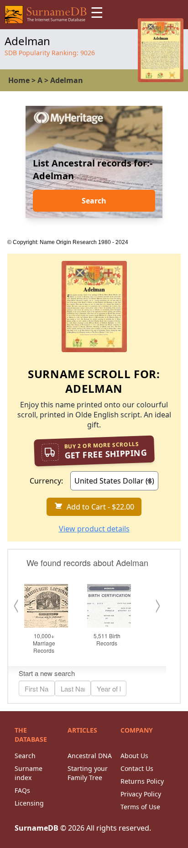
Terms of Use (140, 806)
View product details (94, 529)
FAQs (22, 790)
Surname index (28, 773)
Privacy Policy (140, 794)
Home (19, 80)
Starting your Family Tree (88, 773)
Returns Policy (142, 781)
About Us (134, 755)
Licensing (29, 803)
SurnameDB (36, 828)
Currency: (46, 481)
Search (94, 201)
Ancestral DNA (90, 755)
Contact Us (136, 768)
